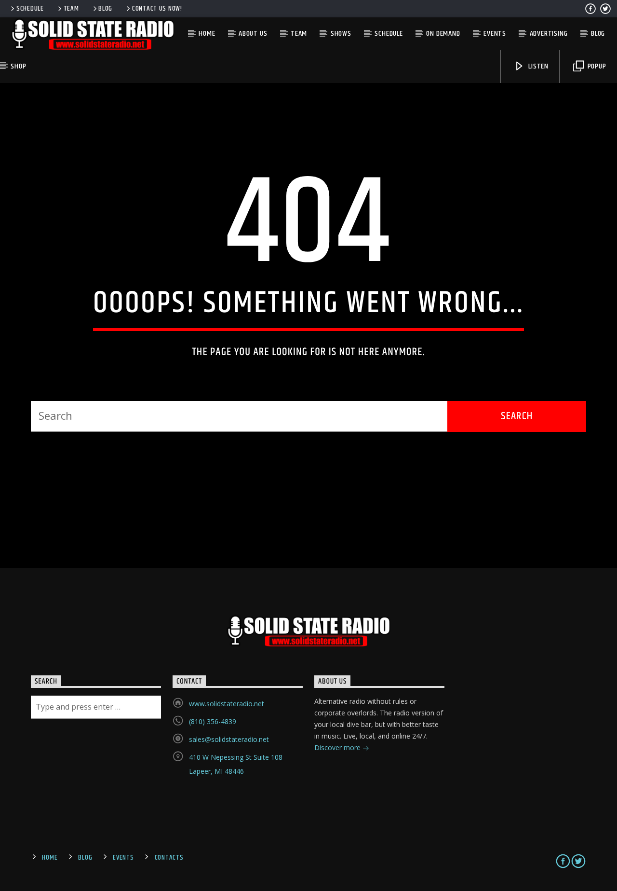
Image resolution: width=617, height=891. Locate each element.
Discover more (338, 747)
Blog (105, 8)
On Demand (443, 33)
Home (207, 33)
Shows (341, 33)
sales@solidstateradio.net (229, 739)
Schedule (30, 8)
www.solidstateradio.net (226, 703)
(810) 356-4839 (212, 721)
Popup (596, 66)
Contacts (169, 857)
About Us (253, 33)
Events (494, 33)
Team (71, 8)
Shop (18, 66)
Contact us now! (157, 8)
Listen (537, 66)
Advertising (549, 33)
